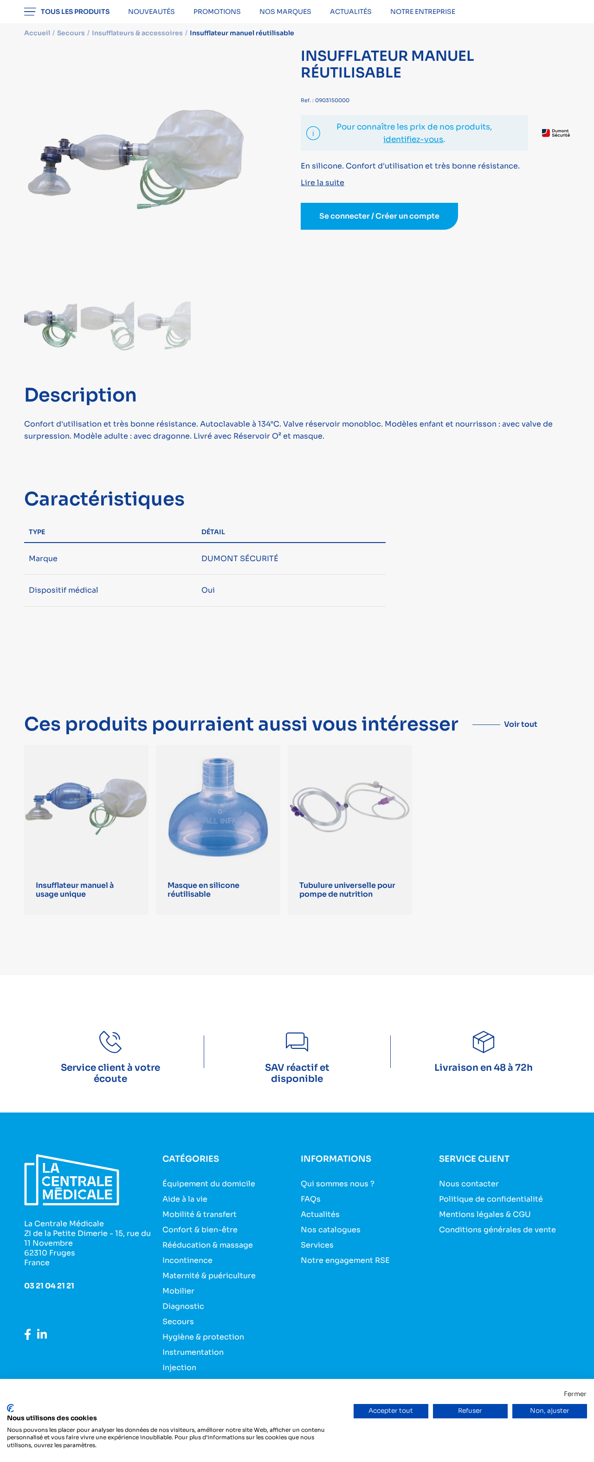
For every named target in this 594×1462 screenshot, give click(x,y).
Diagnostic (183, 1306)
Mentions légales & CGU (485, 1214)
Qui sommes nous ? (337, 1184)
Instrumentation (193, 1352)
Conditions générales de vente (497, 1230)
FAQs (311, 1199)
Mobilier (178, 1291)
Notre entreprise (422, 11)
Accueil (37, 33)
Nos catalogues (331, 1230)
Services (317, 1245)
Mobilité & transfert (199, 1214)
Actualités (351, 11)
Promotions (217, 11)
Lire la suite (322, 183)
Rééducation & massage (207, 1245)
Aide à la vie (184, 1199)
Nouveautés (151, 11)
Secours (178, 1321)
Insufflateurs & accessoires (137, 33)
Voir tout (520, 724)
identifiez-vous (413, 139)
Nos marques (285, 11)
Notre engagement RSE (345, 1260)
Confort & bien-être (200, 1230)
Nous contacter (469, 1184)
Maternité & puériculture (209, 1276)
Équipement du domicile (208, 1184)
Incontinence (187, 1260)
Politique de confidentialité (491, 1199)
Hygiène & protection (203, 1337)
